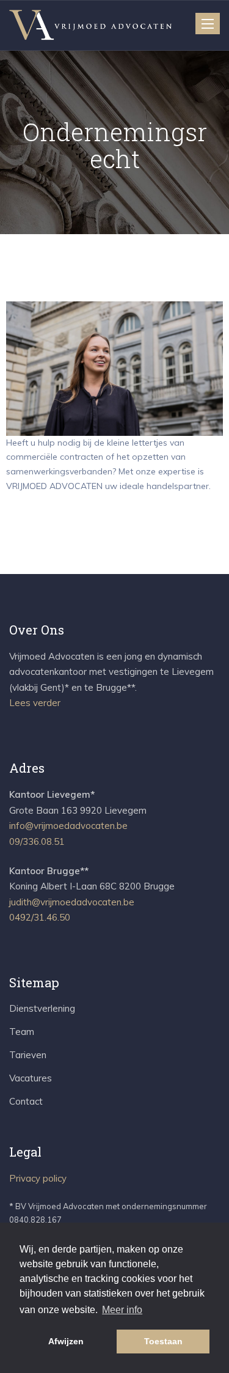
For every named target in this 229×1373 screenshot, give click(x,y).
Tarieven (27, 1055)
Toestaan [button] (163, 1341)
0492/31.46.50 (39, 917)
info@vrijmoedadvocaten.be (68, 825)
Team (21, 1031)
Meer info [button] (122, 1310)
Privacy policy (38, 1178)
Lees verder (34, 703)
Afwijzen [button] (66, 1341)
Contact (26, 1101)
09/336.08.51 (37, 841)
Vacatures (30, 1078)
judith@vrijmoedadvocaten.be (71, 902)
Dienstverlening (42, 1008)
